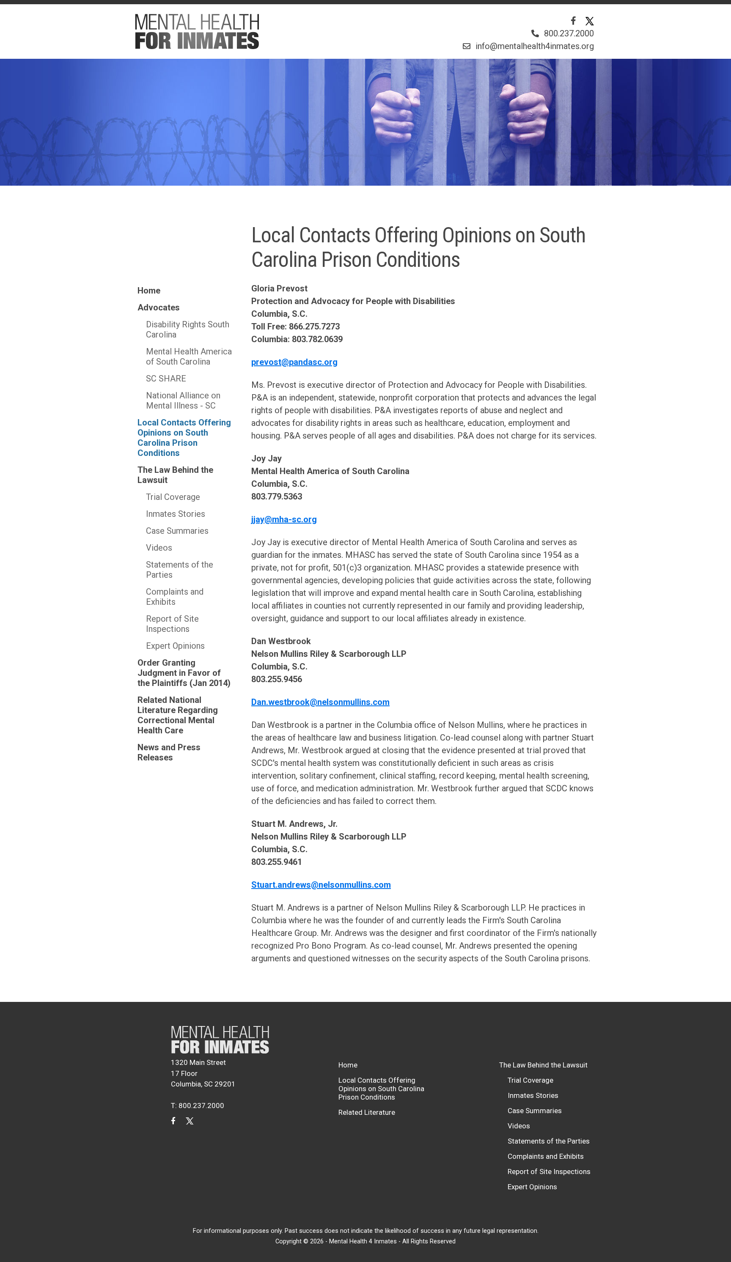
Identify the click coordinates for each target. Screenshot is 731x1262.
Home (148, 290)
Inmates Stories (175, 514)
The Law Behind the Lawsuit (175, 475)
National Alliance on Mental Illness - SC (183, 400)
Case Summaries (177, 531)
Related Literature (366, 1112)
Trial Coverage (173, 497)
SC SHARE (166, 378)
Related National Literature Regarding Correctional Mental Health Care (177, 715)
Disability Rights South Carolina (187, 329)
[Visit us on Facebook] (573, 20)
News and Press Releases (169, 752)
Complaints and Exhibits (174, 597)
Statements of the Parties (179, 570)
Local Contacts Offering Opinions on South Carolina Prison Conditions (184, 437)
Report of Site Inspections (172, 624)
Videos (159, 548)
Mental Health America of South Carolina (189, 356)
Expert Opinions (175, 646)
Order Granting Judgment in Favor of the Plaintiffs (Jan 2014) (184, 673)
